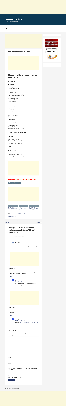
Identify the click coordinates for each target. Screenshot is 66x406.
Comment (10, 335)
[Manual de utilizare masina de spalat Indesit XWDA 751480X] (34, 206)
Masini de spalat (22, 213)
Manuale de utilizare (14, 19)
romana (15, 216)
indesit (15, 214)
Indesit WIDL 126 (20, 214)
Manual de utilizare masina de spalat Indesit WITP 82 (23, 208)
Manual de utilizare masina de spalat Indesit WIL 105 (12, 208)
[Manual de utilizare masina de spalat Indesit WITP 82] (23, 206)
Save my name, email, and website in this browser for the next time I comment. (23, 369)
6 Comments (22, 54)
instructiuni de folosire (27, 214)
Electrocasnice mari (15, 213)
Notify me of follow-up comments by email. (17, 373)
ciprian (17, 54)
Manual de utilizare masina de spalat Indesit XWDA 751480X (33, 208)
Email (9, 357)
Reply (11, 238)
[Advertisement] (31, 7)
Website (9, 363)
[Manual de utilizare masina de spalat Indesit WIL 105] (13, 206)
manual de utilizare (34, 214)
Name (9, 352)
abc (13, 214)
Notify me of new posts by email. (14, 377)
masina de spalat (11, 216)
